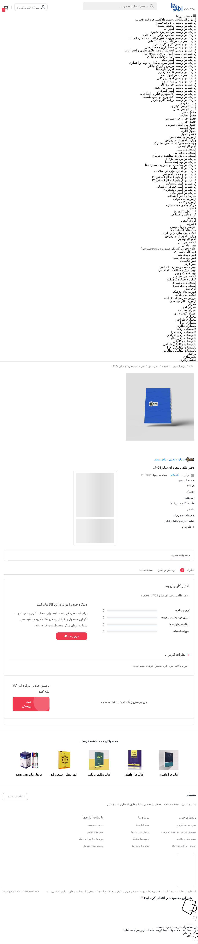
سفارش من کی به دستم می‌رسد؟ (178, 831)
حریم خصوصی (95, 825)
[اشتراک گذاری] (194, 940)
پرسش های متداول (93, 845)
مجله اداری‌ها (142, 825)
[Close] (142, 897)
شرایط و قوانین (94, 831)
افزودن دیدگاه (71, 636)
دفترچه (165, 366)
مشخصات (146, 570)
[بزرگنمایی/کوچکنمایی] (197, 940)
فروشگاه (192, 936)
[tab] (186, 571)
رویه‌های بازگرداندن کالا (184, 845)
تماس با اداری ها (140, 845)
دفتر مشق (153, 366)
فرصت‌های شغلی (140, 838)
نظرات (188, 570)
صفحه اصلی (190, 933)
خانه (191, 366)
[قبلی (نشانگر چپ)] (197, 943)
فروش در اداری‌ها (140, 831)
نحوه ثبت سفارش (186, 825)
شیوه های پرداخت (186, 838)
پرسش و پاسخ (166, 570)
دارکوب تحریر (176, 459)
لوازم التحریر (179, 366)
